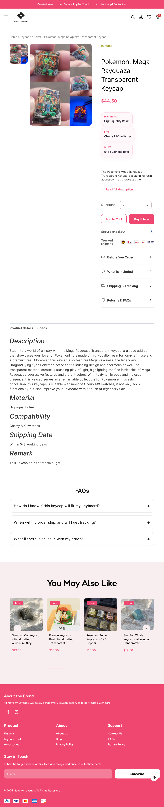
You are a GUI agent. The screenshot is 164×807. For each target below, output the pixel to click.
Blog (59, 739)
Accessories (11, 744)
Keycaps (25, 36)
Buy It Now (142, 219)
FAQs (111, 739)
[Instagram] (16, 712)
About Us (62, 733)
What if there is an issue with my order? (48, 539)
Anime (38, 36)
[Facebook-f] (8, 712)
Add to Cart (114, 219)
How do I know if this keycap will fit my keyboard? (57, 506)
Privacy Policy (65, 744)
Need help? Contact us (113, 4)
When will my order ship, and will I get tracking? (55, 522)
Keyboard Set (12, 739)
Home (13, 36)
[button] (133, 17)
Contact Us (115, 733)
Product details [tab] (21, 328)
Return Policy (116, 744)
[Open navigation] (6, 17)
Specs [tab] (42, 328)
